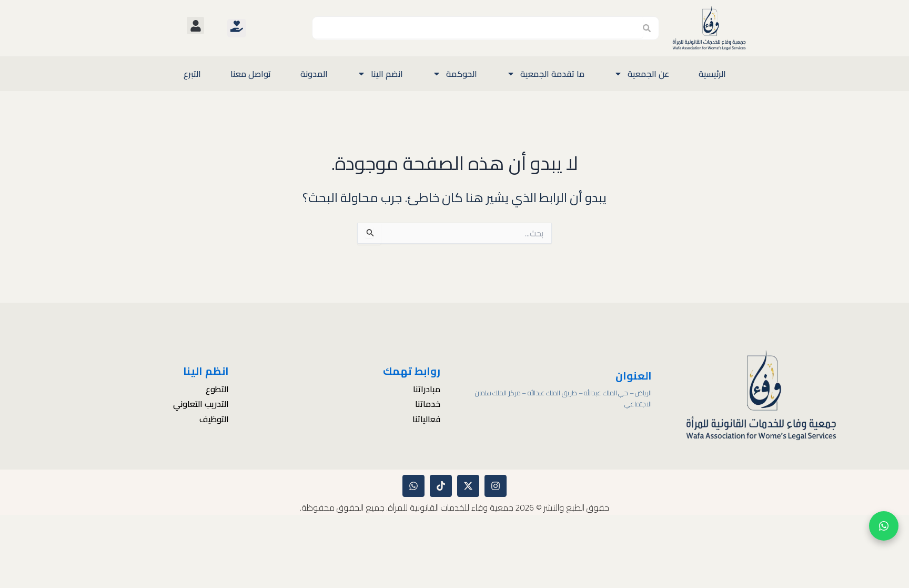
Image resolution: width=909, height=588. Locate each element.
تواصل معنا (250, 74)
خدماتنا (427, 404)
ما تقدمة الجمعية (552, 74)
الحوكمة (461, 74)
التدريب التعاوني (200, 404)
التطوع (217, 389)
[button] (195, 25)
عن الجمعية (648, 74)
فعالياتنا (426, 419)
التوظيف (213, 419)
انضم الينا (387, 74)
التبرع (192, 74)
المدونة (314, 74)
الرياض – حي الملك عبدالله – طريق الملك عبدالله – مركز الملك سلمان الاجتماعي (563, 398)
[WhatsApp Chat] (883, 526)
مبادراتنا (426, 389)
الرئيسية (712, 74)
